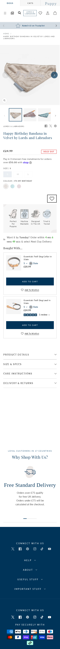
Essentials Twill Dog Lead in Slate (37, 301)
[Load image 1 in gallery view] (15, 114)
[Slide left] (5, 75)
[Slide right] (54, 75)
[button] (5, 13)
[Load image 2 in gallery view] (30, 114)
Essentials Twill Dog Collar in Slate (38, 258)
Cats (30, 3)
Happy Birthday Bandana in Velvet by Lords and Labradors (29, 37)
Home (6, 34)
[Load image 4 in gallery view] (44, 114)
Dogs (10, 3)
